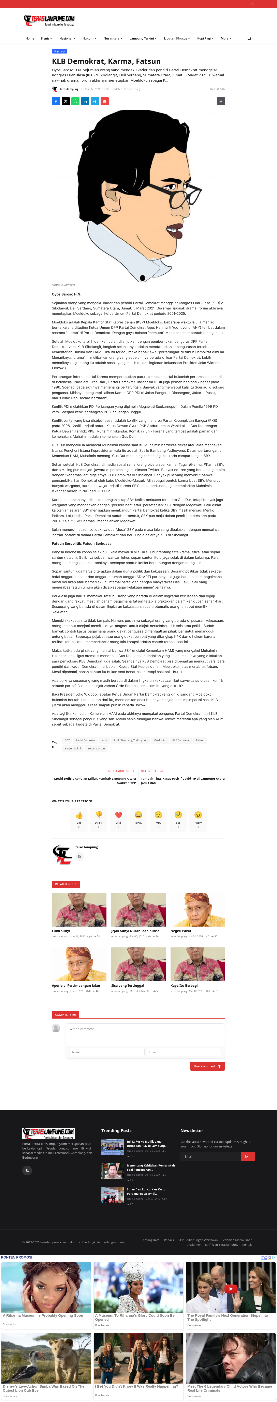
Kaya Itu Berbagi (184, 985)
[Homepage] (49, 20)
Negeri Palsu (181, 931)
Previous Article (124, 771)
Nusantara (111, 38)
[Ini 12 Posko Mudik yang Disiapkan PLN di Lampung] (112, 1147)
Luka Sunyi (61, 931)
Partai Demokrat (86, 740)
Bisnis (45, 38)
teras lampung (86, 847)
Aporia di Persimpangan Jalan (76, 985)
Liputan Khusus (175, 38)
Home (30, 38)
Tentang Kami (150, 1240)
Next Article (150, 771)
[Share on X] (66, 101)
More (225, 38)
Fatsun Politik (73, 748)
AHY (104, 740)
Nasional (65, 38)
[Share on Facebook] (56, 101)
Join (247, 1156)
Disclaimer (194, 1245)
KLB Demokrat (181, 740)
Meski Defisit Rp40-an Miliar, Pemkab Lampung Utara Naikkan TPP (95, 780)
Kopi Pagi (204, 38)
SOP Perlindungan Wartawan (198, 1240)
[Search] (249, 38)
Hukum (88, 38)
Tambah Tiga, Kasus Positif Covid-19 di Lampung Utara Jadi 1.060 (183, 780)
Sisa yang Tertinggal (127, 985)
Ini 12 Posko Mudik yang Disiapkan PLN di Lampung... (147, 1144)
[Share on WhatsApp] (75, 101)
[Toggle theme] (253, 4)
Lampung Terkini (142, 38)
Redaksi (169, 1240)
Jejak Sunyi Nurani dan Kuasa (135, 931)
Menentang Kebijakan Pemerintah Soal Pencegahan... (151, 1167)
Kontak (247, 1245)
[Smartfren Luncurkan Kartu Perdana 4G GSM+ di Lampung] (112, 1195)
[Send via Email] (105, 101)
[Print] (221, 101)
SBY (67, 740)
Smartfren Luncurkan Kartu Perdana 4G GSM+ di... (146, 1191)
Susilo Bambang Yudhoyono (130, 740)
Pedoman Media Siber (237, 1240)
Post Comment (204, 1066)
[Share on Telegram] (95, 101)
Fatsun (200, 740)
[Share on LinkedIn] (85, 101)
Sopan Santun (96, 748)
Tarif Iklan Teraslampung (221, 1245)
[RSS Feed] (79, 856)
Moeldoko (160, 740)
